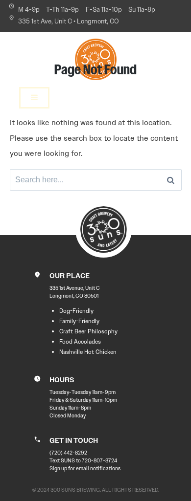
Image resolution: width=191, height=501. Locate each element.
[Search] (171, 180)
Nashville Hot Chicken (88, 352)
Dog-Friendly (76, 311)
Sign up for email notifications (84, 468)
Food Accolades (80, 342)
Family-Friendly (79, 321)
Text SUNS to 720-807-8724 (83, 460)
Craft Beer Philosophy (88, 331)
